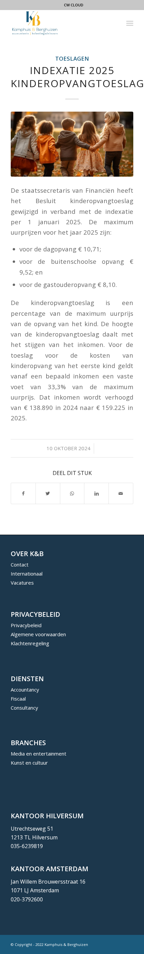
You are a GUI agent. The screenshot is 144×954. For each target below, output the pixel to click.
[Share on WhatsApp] (72, 493)
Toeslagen (72, 58)
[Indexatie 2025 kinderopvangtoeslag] (72, 144)
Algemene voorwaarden (38, 634)
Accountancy (25, 689)
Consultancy (24, 707)
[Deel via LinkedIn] (96, 493)
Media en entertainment (38, 753)
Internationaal (27, 573)
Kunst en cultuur (29, 762)
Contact (19, 564)
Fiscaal (18, 698)
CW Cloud (73, 4)
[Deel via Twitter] (48, 493)
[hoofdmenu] (129, 23)
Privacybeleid (26, 625)
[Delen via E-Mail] (121, 493)
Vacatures (22, 582)
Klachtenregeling (30, 643)
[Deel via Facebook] (23, 493)
